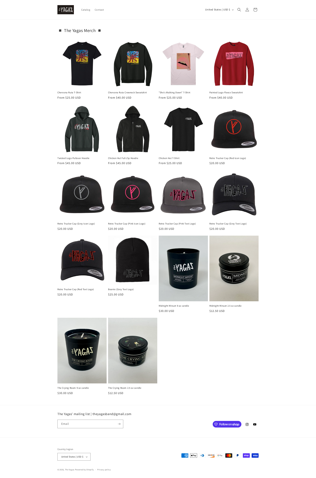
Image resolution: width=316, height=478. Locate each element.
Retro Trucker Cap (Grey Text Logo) (228, 223)
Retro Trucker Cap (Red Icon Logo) (227, 158)
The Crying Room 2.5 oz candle (124, 388)
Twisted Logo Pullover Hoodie (73, 158)
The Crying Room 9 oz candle (73, 388)
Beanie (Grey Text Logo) (121, 289)
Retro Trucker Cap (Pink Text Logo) (177, 223)
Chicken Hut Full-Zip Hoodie (123, 158)
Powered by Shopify (84, 469)
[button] (239, 10)
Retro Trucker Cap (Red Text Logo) (75, 289)
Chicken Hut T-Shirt (169, 158)
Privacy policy (104, 469)
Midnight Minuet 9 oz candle (174, 305)
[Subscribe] (119, 424)
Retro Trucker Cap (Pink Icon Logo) (126, 223)
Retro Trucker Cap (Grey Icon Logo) (76, 223)
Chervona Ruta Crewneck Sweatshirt (127, 92)
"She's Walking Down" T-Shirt (174, 92)
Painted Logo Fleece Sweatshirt (226, 92)
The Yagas (69, 469)
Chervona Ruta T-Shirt (69, 92)
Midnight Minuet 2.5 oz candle (225, 305)
